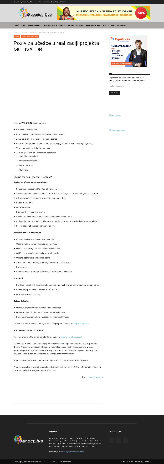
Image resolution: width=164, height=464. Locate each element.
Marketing (54, 2)
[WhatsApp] (33, 60)
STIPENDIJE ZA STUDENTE (54, 25)
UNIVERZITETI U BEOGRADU (114, 25)
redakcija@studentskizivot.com (73, 452)
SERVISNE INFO (34, 25)
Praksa (24, 32)
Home (39, 2)
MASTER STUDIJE (93, 25)
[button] (147, 25)
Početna (16, 32)
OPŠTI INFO (20, 25)
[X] (148, 2)
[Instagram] (144, 2)
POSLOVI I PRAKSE (75, 25)
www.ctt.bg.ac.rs (95, 377)
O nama (46, 2)
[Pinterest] (27, 60)
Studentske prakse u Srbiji (30, 36)
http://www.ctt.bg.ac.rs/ (71, 337)
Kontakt (62, 2)
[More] (40, 60)
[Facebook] (140, 2)
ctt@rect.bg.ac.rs (81, 323)
